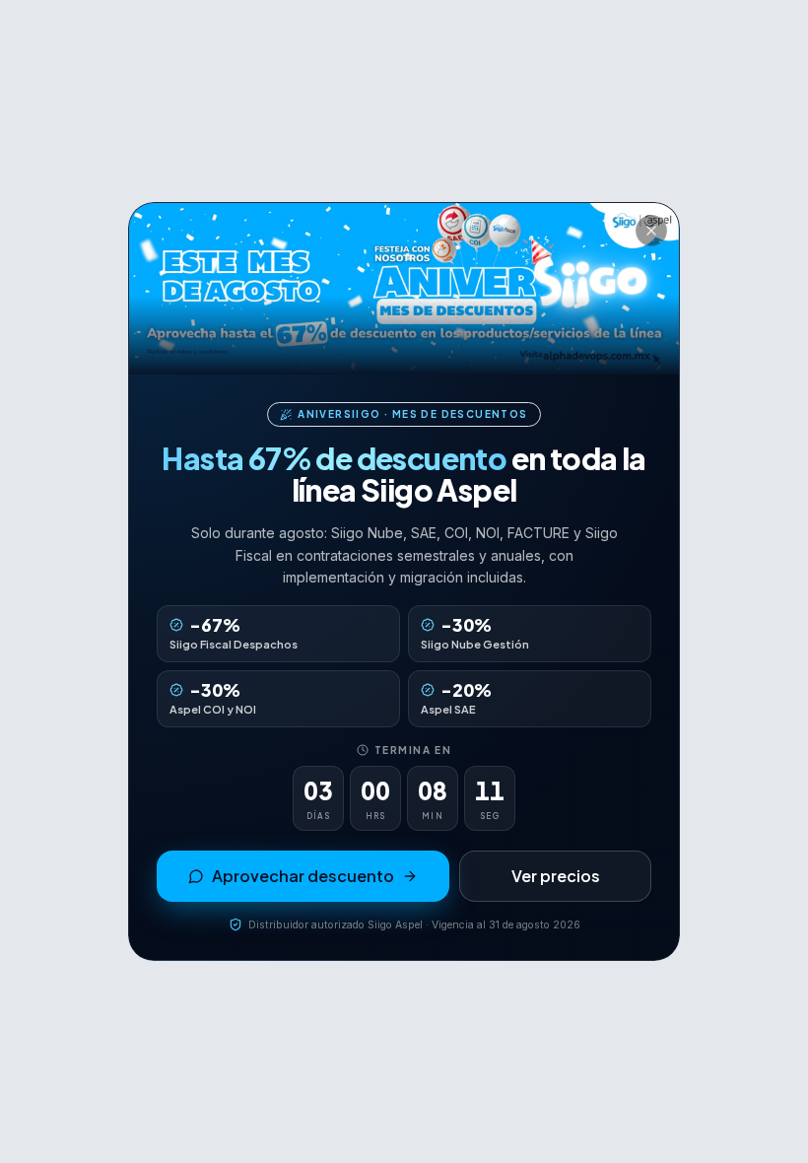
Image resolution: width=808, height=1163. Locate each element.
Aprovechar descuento (303, 875)
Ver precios (555, 875)
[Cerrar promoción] (651, 230)
